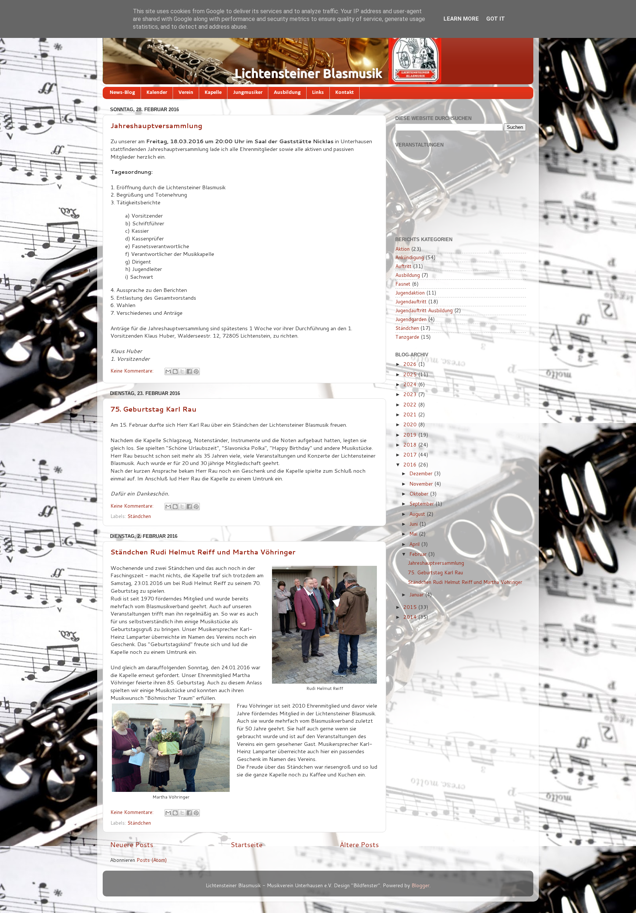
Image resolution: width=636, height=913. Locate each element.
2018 (410, 444)
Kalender (156, 92)
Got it (495, 18)
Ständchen (139, 515)
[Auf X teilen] (182, 371)
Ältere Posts (359, 844)
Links (318, 92)
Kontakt (344, 92)
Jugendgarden (411, 319)
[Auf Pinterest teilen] (196, 371)
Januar (417, 594)
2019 (410, 434)
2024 (410, 384)
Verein (186, 92)
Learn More (461, 18)
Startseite (246, 844)
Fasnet (402, 283)
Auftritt (403, 265)
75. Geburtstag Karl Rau (153, 409)
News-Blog (122, 92)
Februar (418, 553)
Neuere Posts (131, 844)
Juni (414, 523)
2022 (410, 404)
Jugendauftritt (411, 301)
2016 (410, 464)
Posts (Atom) (152, 859)
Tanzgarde (407, 336)
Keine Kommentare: (132, 370)
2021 (410, 414)
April (415, 543)
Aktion (402, 248)
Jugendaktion (410, 292)
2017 (410, 454)
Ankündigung (409, 257)
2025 (410, 374)
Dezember (421, 473)
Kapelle (213, 92)
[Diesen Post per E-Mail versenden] (168, 371)
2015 (410, 606)
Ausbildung (287, 92)
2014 (410, 616)
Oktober (419, 493)
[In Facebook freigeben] (189, 371)
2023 (410, 394)
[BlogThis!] (175, 371)
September (422, 503)
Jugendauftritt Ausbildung (424, 310)
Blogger (420, 885)
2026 (410, 363)
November (421, 483)
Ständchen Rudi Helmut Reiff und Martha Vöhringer (203, 552)
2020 (410, 424)
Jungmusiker (247, 92)
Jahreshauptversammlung (156, 125)
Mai (414, 533)
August (418, 513)
